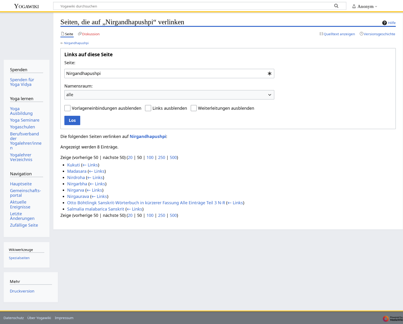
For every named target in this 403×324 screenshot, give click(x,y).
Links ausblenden (170, 108)
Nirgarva (75, 190)
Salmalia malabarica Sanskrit (95, 209)
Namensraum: (78, 86)
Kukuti (73, 165)
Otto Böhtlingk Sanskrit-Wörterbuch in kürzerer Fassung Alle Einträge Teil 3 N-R (146, 202)
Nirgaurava (78, 196)
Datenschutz (13, 317)
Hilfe (392, 22)
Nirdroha (76, 177)
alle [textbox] (69, 94)
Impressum (64, 317)
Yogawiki (26, 6)
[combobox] (169, 73)
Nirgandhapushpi (76, 43)
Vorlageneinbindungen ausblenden (106, 108)
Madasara (77, 171)
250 (161, 157)
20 (130, 157)
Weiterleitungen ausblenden (226, 108)
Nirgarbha (77, 184)
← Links (90, 165)
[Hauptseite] (26, 34)
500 (173, 157)
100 (149, 157)
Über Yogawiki (39, 317)
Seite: (69, 62)
